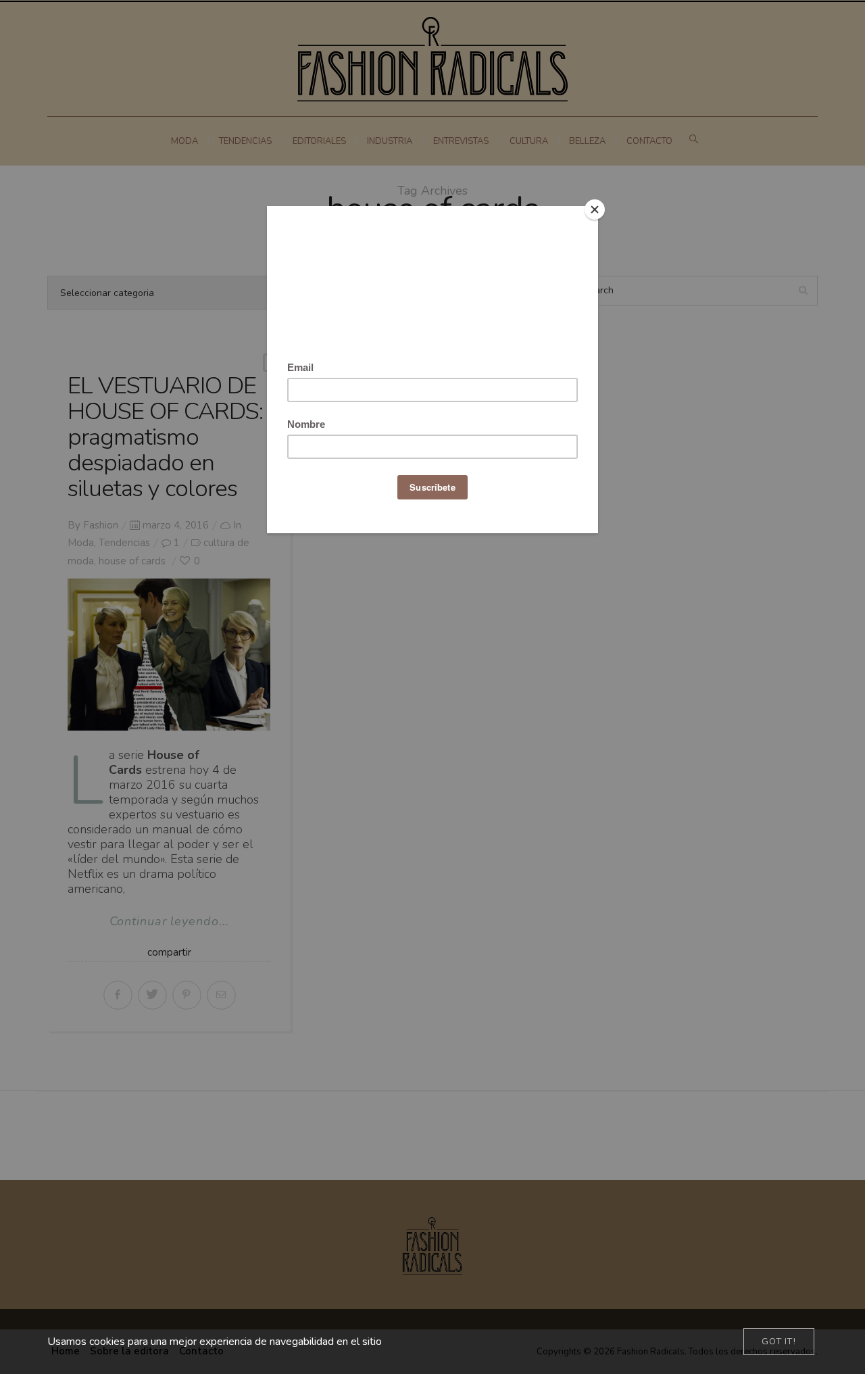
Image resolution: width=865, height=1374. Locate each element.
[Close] (595, 209)
